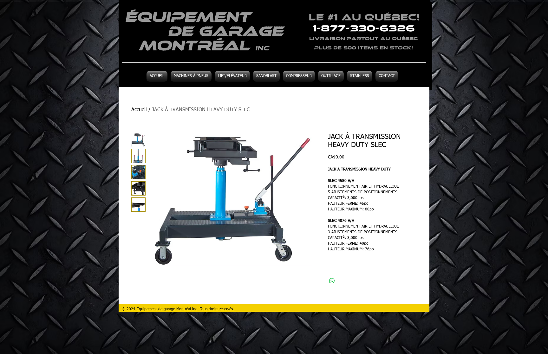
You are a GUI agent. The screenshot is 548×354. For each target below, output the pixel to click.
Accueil (139, 110)
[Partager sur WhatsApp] (332, 281)
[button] (330, 76)
